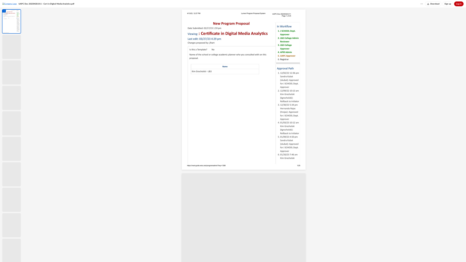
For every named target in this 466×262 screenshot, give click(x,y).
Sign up (448, 4)
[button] (11, 21)
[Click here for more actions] (421, 3)
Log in (459, 4)
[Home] (9, 4)
